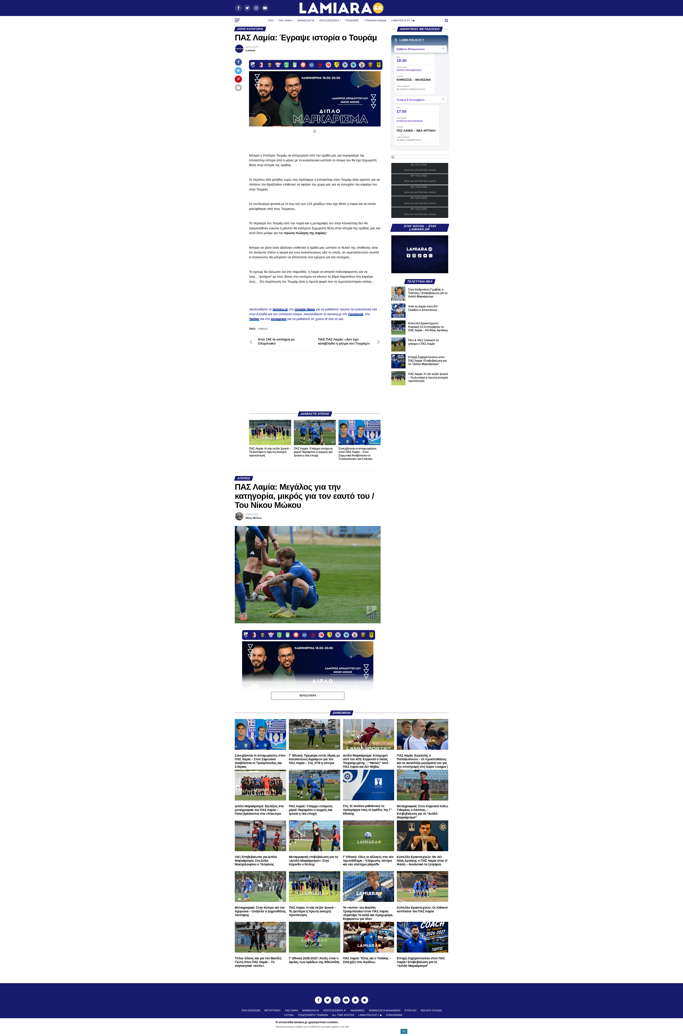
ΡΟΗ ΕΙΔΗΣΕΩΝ (251, 1010)
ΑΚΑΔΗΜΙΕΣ (357, 1010)
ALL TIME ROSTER (343, 1015)
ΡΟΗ (271, 20)
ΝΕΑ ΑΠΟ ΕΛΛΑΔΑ (431, 1010)
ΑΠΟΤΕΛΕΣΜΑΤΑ (329, 20)
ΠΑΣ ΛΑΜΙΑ (291, 1010)
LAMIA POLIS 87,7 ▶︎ (370, 1015)
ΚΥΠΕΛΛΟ (410, 1010)
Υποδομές (352, 20)
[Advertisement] (315, 381)
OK (404, 1031)
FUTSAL (289, 1015)
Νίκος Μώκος (254, 517)
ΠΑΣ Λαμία (285, 20)
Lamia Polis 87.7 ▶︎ (403, 20)
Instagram (278, 319)
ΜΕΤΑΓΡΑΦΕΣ (272, 1010)
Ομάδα (263, 329)
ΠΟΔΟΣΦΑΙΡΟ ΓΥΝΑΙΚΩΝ (313, 1015)
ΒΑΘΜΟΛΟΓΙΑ (306, 20)
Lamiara (250, 50)
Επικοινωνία (394, 1015)
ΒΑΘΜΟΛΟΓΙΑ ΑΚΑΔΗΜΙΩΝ (384, 1010)
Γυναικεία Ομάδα (375, 20)
